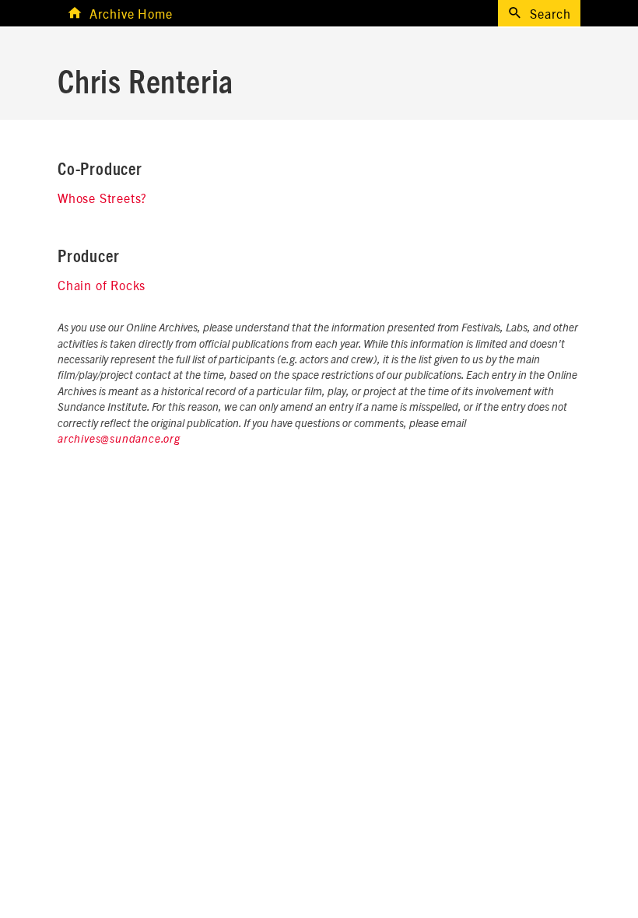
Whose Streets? (102, 197)
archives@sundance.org (119, 439)
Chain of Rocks (101, 285)
